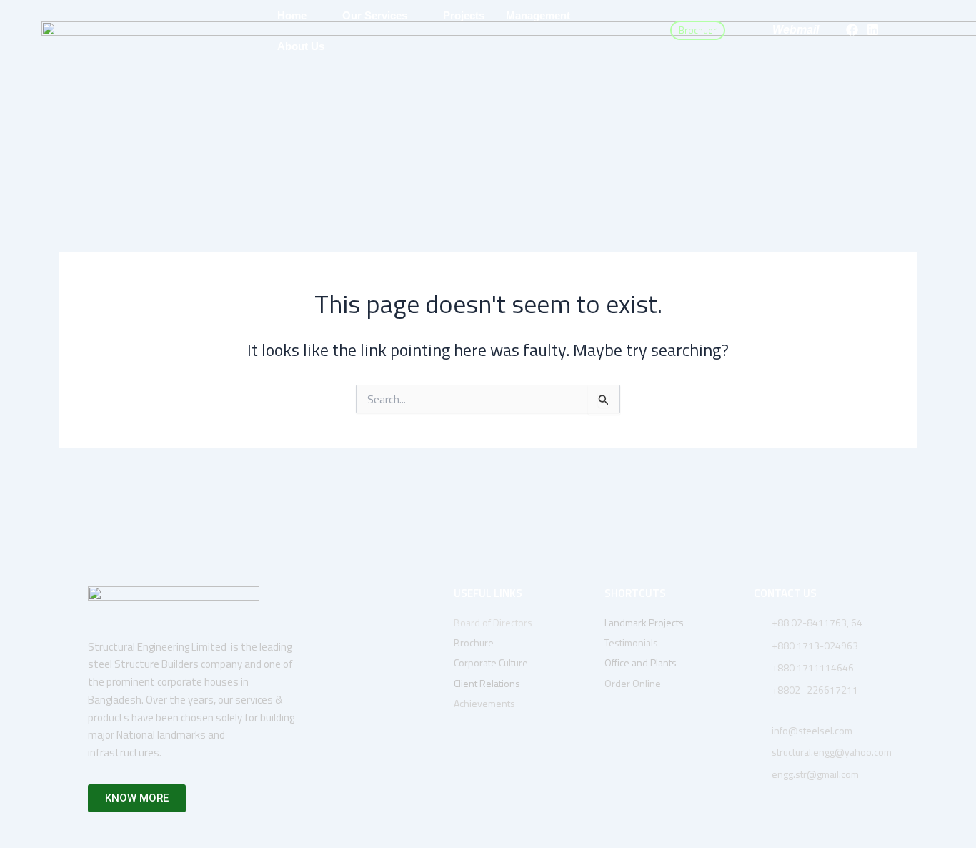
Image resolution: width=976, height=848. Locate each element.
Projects (463, 15)
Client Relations (487, 683)
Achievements (484, 703)
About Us (300, 46)
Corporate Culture (492, 662)
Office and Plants (640, 662)
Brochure (475, 642)
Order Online (632, 683)
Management (538, 15)
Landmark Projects (644, 622)
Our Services (374, 15)
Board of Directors (494, 622)
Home (292, 15)
